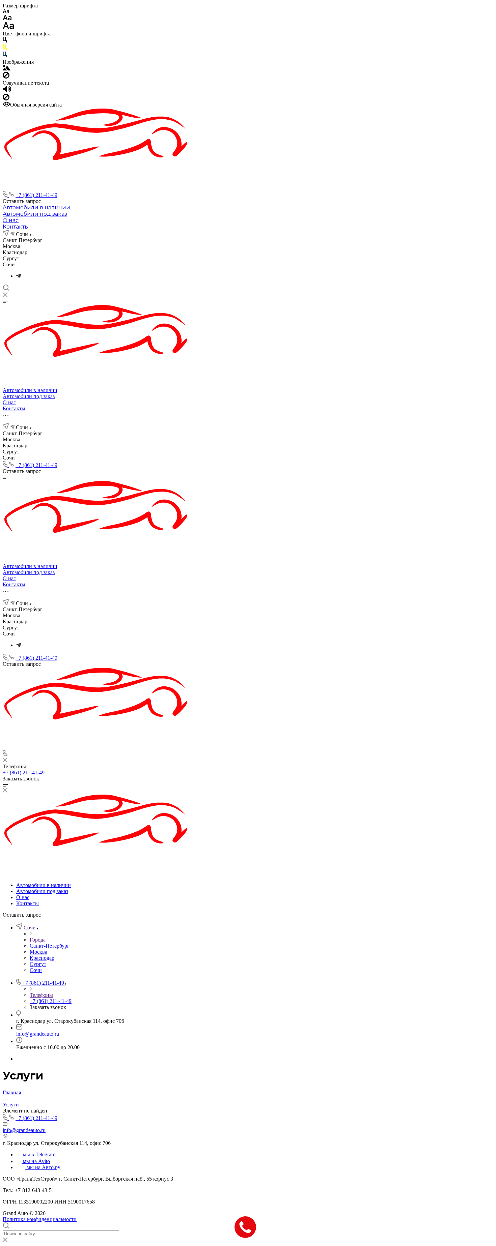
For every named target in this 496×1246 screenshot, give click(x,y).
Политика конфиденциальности (40, 1219)
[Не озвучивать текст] (6, 98)
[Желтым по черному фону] (5, 48)
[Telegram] (18, 276)
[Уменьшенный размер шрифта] (6, 11)
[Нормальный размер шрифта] (7, 19)
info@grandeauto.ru (37, 1034)
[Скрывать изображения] (6, 77)
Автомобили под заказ (35, 214)
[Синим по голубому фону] (5, 56)
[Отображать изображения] (6, 68)
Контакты (16, 227)
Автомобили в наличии (36, 207)
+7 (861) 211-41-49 (36, 195)
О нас (11, 220)
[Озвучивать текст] (7, 90)
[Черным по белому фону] (5, 41)
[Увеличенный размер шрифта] (8, 27)
